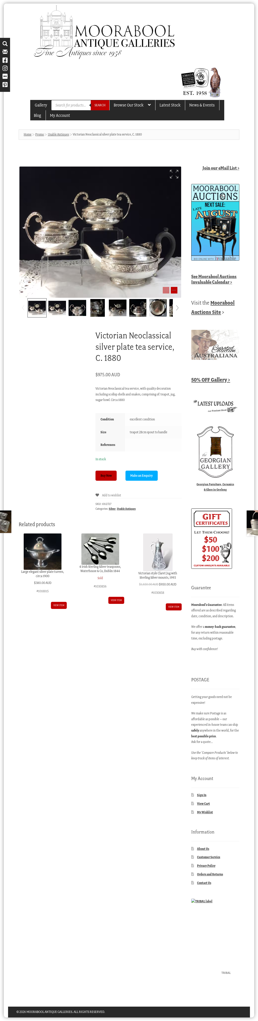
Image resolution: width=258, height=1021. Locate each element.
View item (58, 605)
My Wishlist (205, 812)
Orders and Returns (210, 874)
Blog (37, 115)
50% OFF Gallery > (210, 380)
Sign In (201, 795)
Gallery (41, 105)
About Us (203, 849)
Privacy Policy (206, 866)
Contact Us (204, 883)
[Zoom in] (174, 290)
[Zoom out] (166, 290)
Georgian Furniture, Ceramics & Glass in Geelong (215, 486)
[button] (174, 174)
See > (214, 279)
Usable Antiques (58, 134)
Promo (39, 134)
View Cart (203, 803)
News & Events (202, 105)
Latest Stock (169, 105)
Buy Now (106, 475)
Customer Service (208, 857)
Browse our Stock (128, 105)
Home (27, 134)
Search (100, 105)
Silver (112, 508)
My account (60, 115)
